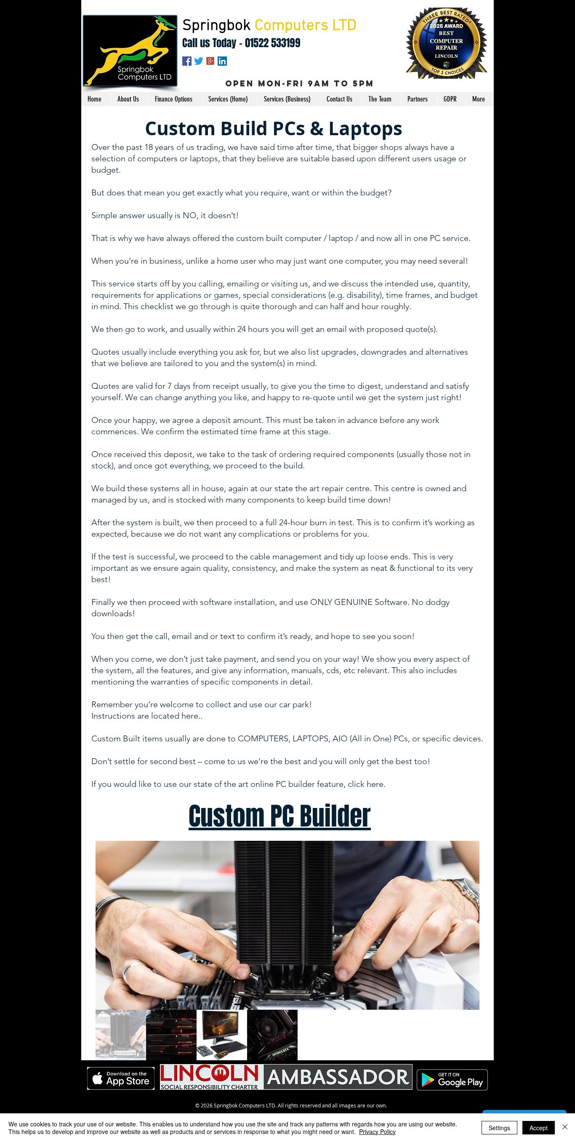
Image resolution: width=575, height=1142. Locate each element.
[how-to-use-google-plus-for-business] (210, 61)
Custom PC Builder (280, 816)
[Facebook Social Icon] (187, 61)
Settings (499, 1127)
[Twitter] (198, 61)
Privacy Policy (377, 1131)
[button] (229, 99)
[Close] (565, 1127)
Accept (539, 1127)
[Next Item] (465, 925)
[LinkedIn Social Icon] (222, 61)
